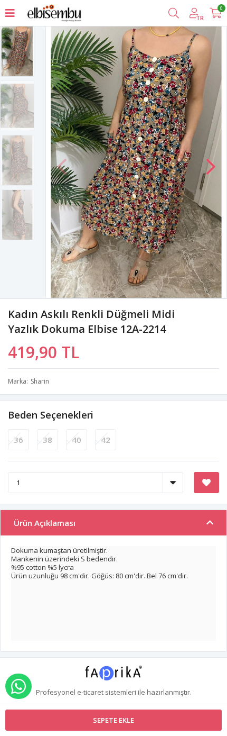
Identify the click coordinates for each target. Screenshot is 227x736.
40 (76, 439)
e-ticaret (90, 692)
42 (105, 439)
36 (18, 439)
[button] (210, 161)
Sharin (40, 381)
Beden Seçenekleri (50, 414)
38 (47, 439)
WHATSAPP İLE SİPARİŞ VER (18, 686)
